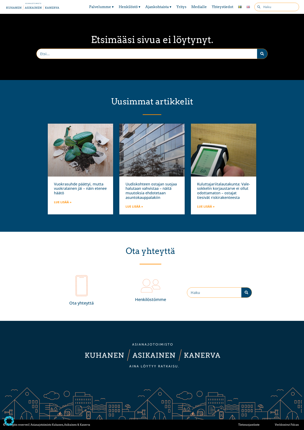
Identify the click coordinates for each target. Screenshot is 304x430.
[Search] (262, 54)
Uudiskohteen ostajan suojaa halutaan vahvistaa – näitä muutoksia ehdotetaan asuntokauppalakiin (151, 191)
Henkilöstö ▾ (129, 7)
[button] (9, 421)
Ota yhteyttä (81, 303)
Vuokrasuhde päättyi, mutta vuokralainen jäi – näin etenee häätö (80, 188)
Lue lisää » (63, 202)
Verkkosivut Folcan (287, 424)
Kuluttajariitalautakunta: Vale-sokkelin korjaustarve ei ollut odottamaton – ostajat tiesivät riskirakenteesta (223, 191)
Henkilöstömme (150, 299)
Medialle (199, 7)
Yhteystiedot (222, 7)
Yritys (181, 7)
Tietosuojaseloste (249, 424)
